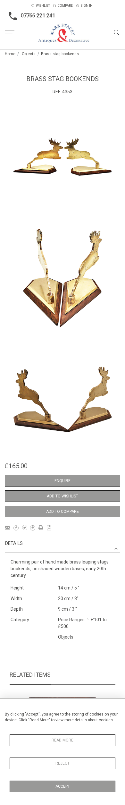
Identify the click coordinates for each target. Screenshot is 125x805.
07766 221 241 (38, 16)
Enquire (62, 481)
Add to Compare (62, 511)
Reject (62, 763)
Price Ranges (71, 619)
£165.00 (16, 466)
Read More (62, 740)
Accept (62, 786)
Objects (29, 54)
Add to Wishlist (62, 496)
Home (10, 54)
